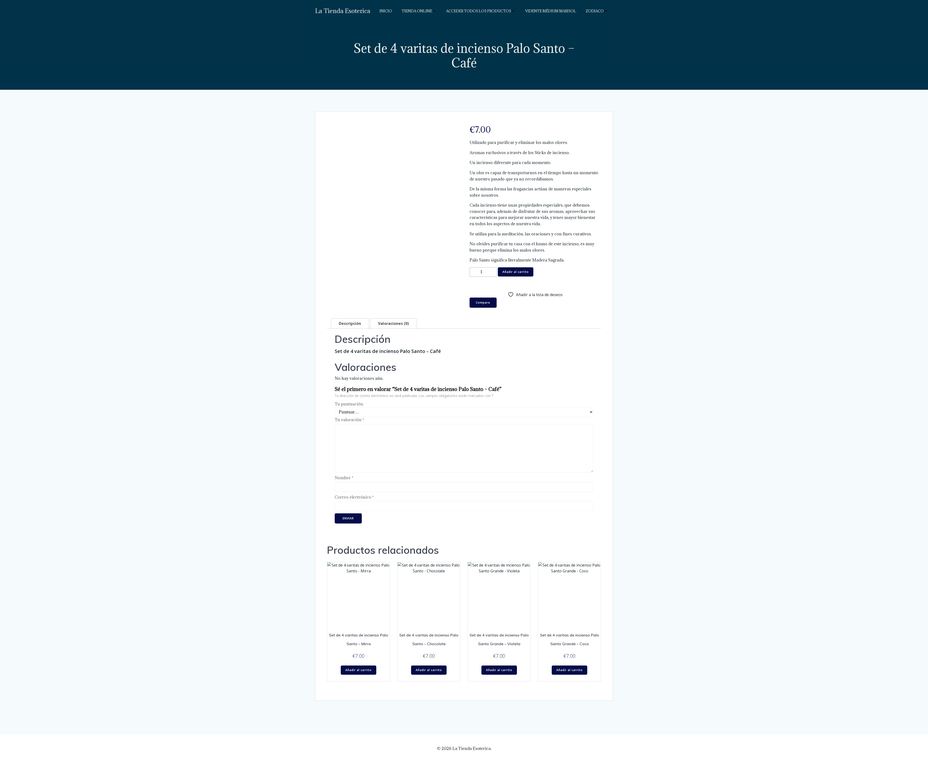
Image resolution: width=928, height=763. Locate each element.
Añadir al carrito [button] (358, 670)
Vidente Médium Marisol (550, 11)
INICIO (385, 11)
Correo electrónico (354, 497)
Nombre (344, 477)
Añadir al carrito (515, 272)
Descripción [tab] (350, 323)
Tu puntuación (349, 404)
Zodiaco (595, 11)
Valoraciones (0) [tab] (393, 323)
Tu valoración (349, 419)
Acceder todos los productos (478, 11)
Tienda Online (417, 11)
